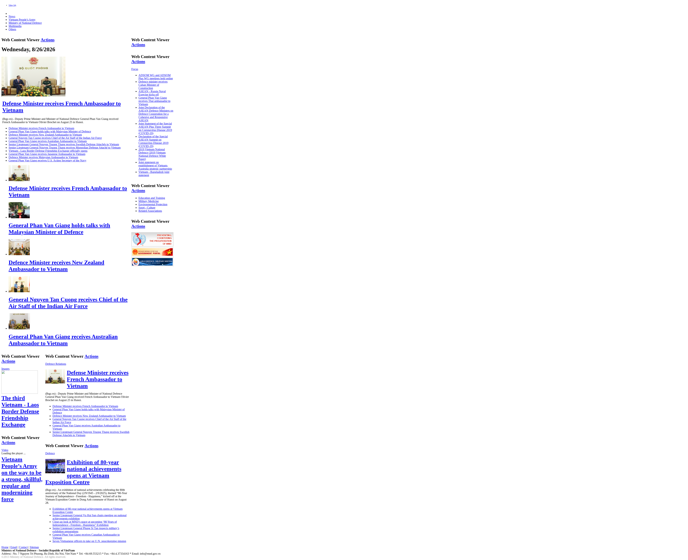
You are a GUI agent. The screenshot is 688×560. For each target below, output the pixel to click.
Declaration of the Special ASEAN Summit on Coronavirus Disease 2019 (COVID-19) (153, 141)
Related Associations (150, 210)
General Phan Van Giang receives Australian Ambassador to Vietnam (48, 141)
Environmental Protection (152, 204)
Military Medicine (148, 201)
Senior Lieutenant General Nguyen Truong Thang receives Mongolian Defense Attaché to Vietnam (65, 147)
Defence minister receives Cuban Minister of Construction (153, 85)
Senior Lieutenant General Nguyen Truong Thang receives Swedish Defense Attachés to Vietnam (64, 144)
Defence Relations (55, 363)
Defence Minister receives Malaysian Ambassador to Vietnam (43, 157)
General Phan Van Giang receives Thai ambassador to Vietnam (154, 101)
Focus (134, 69)
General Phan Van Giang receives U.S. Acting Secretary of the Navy (47, 160)
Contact (23, 547)
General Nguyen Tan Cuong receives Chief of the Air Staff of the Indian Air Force (55, 137)
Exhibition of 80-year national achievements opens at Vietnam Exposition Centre (83, 472)
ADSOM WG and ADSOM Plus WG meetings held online (155, 77)
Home (4, 547)
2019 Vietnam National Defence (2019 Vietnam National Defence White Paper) (152, 154)
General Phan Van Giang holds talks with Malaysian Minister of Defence (50, 131)
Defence (50, 453)
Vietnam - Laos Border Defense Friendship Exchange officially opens (48, 150)
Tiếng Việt (12, 5)
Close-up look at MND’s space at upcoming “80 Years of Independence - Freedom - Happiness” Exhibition (84, 523)
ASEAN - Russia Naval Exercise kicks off (152, 93)
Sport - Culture (146, 207)
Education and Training (151, 197)
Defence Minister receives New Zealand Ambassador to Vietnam (45, 134)
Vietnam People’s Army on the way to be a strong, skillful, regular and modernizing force (21, 479)
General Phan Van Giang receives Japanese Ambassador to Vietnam (47, 154)
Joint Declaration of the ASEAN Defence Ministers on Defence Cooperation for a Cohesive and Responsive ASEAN (155, 114)
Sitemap (34, 547)
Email (13, 547)
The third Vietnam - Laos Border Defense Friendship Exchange (20, 411)
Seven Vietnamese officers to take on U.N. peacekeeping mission (89, 541)
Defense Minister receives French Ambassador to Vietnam (41, 128)
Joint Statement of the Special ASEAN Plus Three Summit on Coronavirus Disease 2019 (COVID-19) (155, 128)
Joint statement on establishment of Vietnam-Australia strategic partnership (155, 165)
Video (4, 450)
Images (5, 368)
